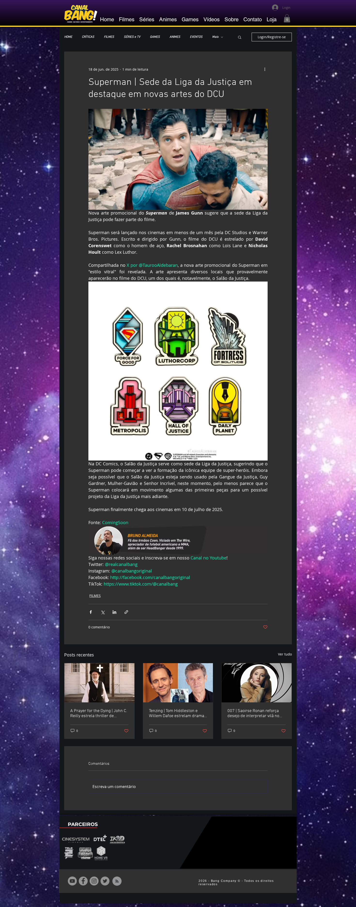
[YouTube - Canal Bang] (72, 881)
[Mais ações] (265, 69)
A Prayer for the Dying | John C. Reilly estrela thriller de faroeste (98, 713)
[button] (287, 18)
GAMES (155, 37)
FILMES (109, 37)
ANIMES (175, 37)
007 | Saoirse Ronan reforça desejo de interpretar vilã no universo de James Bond (253, 713)
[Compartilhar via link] (126, 612)
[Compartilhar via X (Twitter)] (102, 612)
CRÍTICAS (88, 37)
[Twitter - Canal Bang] (105, 881)
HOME (68, 37)
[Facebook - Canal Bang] (83, 881)
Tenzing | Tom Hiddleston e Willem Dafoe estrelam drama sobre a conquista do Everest (176, 713)
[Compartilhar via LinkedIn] (114, 612)
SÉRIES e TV (132, 37)
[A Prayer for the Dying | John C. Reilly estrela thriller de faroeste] (99, 682)
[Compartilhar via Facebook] (90, 612)
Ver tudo (285, 654)
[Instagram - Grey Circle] (94, 881)
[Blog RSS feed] (117, 881)
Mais (215, 37)
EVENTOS (196, 37)
